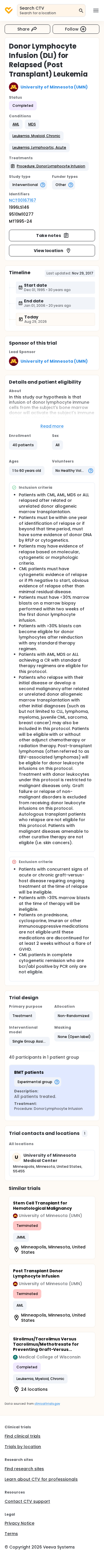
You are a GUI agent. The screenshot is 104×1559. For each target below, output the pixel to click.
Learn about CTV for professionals (41, 1479)
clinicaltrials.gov (47, 1404)
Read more (52, 426)
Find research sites (24, 1469)
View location (49, 251)
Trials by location (23, 1447)
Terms (11, 1534)
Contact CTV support (27, 1501)
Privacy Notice (19, 1523)
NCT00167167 (22, 200)
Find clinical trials (22, 1436)
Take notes (48, 235)
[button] (16, 124)
